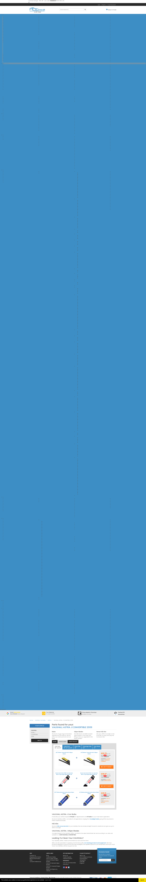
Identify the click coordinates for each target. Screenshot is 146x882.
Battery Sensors (44, 623)
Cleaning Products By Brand (11, 501)
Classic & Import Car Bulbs (11, 37)
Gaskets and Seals (81, 631)
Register (104, 4)
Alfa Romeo (46, 523)
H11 (40, 27)
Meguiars (113, 498)
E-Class (81, 310)
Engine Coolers (44, 660)
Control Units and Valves (46, 658)
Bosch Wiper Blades (45, 136)
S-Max (80, 264)
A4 (79, 182)
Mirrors (6, 635)
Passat (80, 476)
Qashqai (81, 339)
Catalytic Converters (117, 620)
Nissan (77, 336)
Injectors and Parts (116, 628)
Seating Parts (115, 660)
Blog (47, 855)
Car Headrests (8, 532)
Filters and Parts (8, 664)
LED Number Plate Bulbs (10, 77)
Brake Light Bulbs (8, 27)
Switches (42, 632)
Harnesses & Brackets (10, 182)
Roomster (81, 424)
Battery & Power (8, 600)
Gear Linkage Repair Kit (10, 667)
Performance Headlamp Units (12, 171)
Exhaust (6, 617)
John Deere (79, 279)
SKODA (77, 412)
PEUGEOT (78, 342)
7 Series (81, 205)
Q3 (79, 193)
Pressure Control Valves (117, 654)
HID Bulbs (113, 120)
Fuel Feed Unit (115, 644)
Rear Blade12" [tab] (97, 747)
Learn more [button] (48, 880)
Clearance (7, 698)
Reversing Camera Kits (117, 532)
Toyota (45, 590)
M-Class (81, 316)
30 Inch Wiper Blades (81, 165)
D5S (41, 127)
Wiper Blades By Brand (10, 136)
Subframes (114, 675)
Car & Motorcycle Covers (11, 505)
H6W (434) (114, 30)
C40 (80, 445)
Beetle (80, 460)
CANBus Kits (114, 194)
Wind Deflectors (8, 523)
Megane (81, 377)
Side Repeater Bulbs (9, 33)
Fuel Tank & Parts (115, 651)
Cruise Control (44, 625)
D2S (41, 120)
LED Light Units (8, 702)
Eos (80, 466)
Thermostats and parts (46, 667)
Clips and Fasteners (81, 611)
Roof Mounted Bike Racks (82, 526)
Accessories (79, 514)
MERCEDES (78, 295)
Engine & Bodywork (81, 515)
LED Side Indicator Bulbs (10, 80)
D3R (41, 121)
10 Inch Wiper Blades (81, 138)
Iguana (42, 141)
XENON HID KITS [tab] (73, 741)
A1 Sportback (82, 176)
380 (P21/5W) (114, 33)
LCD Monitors (114, 529)
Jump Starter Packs (9, 605)
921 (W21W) (114, 49)
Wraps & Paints (8, 511)
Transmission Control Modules (12, 673)
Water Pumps (79, 648)
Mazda (45, 564)
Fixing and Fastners (81, 683)
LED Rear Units (8, 174)
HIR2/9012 (78, 130)
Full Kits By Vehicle (45, 520)
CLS (80, 308)
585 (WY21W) (79, 39)
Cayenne (81, 358)
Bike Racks (7, 524)
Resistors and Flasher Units (11, 88)
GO (113, 860)
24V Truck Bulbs (8, 42)
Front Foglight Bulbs (9, 17)
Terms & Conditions (35, 877)
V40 (80, 450)
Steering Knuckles (116, 673)
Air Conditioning (44, 657)
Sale (5, 695)
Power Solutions (8, 530)
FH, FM (80, 447)
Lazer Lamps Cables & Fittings (119, 208)
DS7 (80, 243)
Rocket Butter (115, 500)
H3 (40, 19)
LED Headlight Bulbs (9, 65)
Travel (5, 518)
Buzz (80, 462)
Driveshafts (7, 661)
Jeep (44, 556)
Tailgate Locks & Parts (117, 663)
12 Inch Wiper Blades (81, 141)
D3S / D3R (42, 83)
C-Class (81, 304)
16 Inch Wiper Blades (81, 147)
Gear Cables (7, 666)
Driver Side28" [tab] (77, 747)
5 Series (81, 203)
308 (80, 348)
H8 (40, 24)
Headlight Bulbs (8, 16)
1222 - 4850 (82, 296)
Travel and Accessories (10, 707)
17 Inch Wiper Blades (81, 148)
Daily (80, 270)
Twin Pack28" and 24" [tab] (58, 747)
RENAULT (78, 366)
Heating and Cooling (9, 623)
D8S (41, 129)
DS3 (80, 226)
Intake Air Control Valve (82, 632)
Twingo (81, 386)
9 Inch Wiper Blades (81, 136)
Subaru (45, 587)
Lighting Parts (7, 640)
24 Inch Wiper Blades (81, 159)
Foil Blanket (114, 540)
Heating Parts (43, 664)
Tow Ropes (79, 549)
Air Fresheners (8, 498)
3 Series (81, 202)
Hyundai (45, 549)
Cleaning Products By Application (13, 500)
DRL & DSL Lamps (115, 187)
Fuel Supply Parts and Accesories (120, 649)
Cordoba (81, 401)
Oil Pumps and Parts (81, 638)
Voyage (81, 492)
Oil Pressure (79, 637)
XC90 (80, 454)
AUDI (77, 171)
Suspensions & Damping (11, 629)
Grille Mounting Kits (116, 196)
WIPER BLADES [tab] (62, 741)
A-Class (81, 298)
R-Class (81, 317)
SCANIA (77, 390)
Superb (81, 427)
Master (80, 375)
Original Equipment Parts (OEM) (12, 120)
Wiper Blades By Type (10, 139)
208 (80, 346)
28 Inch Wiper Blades (81, 164)
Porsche (78, 354)
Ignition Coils (79, 660)
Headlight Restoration (10, 506)
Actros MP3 (82, 299)
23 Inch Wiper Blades (81, 158)
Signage (6, 638)
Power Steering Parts (81, 669)
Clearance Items (67, 858)
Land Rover (79, 285)
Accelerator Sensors (45, 620)
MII (79, 406)
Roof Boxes (7, 521)
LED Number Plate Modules (118, 176)
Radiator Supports (81, 614)
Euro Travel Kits (115, 523)
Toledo (80, 409)
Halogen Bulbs (8, 14)
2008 (80, 343)
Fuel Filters (114, 638)
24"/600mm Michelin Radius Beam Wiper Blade (89, 793)
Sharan (81, 480)
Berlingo (81, 218)
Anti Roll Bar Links (115, 667)
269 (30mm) (43, 100)
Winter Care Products (10, 509)
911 (79, 357)
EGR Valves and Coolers (82, 628)
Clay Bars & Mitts (80, 501)
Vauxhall (78, 436)
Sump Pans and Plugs (82, 643)
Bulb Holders (114, 683)
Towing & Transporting (10, 536)
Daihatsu (45, 540)
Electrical (6, 614)
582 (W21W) (79, 37)
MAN (77, 287)
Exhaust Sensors (115, 626)
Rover (44, 579)
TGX (80, 292)
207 (80, 345)
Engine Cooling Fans (45, 661)
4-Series (81, 392)
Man (44, 562)
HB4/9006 (78, 129)
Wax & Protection (80, 503)
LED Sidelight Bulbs (9, 68)
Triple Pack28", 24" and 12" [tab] (68, 747)
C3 (79, 222)
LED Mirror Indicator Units (10, 176)
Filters (5, 619)
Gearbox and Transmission (11, 622)
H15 (41, 28)
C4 (79, 223)
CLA (80, 305)
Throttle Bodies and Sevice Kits (84, 644)
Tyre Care (6, 503)
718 (79, 355)
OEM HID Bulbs (8, 115)
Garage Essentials (9, 634)
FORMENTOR (82, 231)
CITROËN (78, 217)
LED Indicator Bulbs (9, 69)
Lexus (44, 561)
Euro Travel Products (116, 524)
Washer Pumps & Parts (46, 689)
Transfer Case (8, 672)
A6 (79, 187)
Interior (6, 626)
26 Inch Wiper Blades (81, 162)
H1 (40, 16)
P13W (77, 86)
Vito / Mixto (82, 326)
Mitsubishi (45, 570)
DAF (77, 234)
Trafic (80, 380)
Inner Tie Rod (79, 667)
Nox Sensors (114, 652)
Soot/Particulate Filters (117, 634)
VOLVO (77, 444)
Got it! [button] (142, 880)
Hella (41, 144)
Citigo (80, 413)
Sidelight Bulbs (8, 21)
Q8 (79, 196)
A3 (79, 177)
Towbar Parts (7, 631)
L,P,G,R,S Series (82, 393)
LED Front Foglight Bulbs (10, 66)
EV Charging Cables (9, 603)
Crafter (80, 465)
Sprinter (81, 320)
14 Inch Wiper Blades (81, 144)
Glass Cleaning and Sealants (83, 506)
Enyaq (80, 415)
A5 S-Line (81, 185)
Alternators (43, 622)
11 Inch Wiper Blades (81, 139)
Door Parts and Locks (117, 658)
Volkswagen (43, 171)
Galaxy (80, 260)
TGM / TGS (81, 290)
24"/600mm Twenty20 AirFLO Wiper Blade (89, 753)
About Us (65, 855)
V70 (80, 453)
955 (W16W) (43, 46)
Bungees (78, 547)
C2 (79, 220)
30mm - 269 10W (8, 56)
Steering (6, 628)
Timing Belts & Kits (45, 611)
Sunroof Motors (115, 661)
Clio (80, 369)
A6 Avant (81, 188)
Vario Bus (81, 325)
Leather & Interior (80, 509)
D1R (41, 115)
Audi (112, 179)
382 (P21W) (78, 33)
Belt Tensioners (44, 609)
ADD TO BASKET (107, 767)
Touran (81, 485)
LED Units (6, 85)
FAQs (31, 860)
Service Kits (7, 670)
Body (5, 611)
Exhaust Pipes (115, 625)
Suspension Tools (116, 678)
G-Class (81, 311)
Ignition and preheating (10, 625)
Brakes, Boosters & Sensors (118, 616)
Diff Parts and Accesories (11, 660)
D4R (41, 124)
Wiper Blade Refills (116, 148)
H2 (40, 17)
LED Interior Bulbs (8, 82)
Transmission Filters (116, 641)
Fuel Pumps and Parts (117, 648)
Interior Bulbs (7, 34)
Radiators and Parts (45, 666)
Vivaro (80, 441)
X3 (79, 209)
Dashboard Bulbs (9, 36)
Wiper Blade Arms (116, 144)
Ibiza (80, 403)
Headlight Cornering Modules (119, 123)
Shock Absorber (115, 672)
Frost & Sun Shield (116, 541)
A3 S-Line (81, 179)
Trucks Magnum (83, 383)
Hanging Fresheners (45, 500)
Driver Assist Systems (45, 626)
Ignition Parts (79, 661)
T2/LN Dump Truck (83, 322)
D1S (41, 117)
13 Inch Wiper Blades (81, 142)
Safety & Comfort (8, 535)
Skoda (44, 584)
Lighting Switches (116, 687)
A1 (79, 173)
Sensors (78, 641)
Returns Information (35, 858)
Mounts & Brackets (116, 199)
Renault (45, 578)
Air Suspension (115, 666)
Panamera (81, 361)
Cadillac (45, 529)
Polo (80, 477)
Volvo (44, 594)
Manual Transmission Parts (11, 669)
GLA (80, 314)
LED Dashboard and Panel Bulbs (13, 83)
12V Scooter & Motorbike (10, 39)
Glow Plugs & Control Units (83, 658)
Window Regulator (80, 616)
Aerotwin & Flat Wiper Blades (119, 136)
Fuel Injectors (114, 646)
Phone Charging (115, 547)
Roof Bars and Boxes (9, 705)
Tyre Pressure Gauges (117, 506)
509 (5, 110)
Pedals (77, 613)
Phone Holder (115, 549)
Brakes (6, 613)
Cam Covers (79, 620)
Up (79, 491)
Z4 (79, 214)
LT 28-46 (81, 473)
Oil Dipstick (79, 635)
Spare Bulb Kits (115, 526)
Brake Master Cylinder (117, 613)
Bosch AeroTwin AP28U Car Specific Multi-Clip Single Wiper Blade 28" (64, 773)
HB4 (41, 31)
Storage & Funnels (80, 692)
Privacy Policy (44, 877)
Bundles (78, 512)
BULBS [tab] (54, 741)
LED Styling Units (44, 110)
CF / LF (80, 235)
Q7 (79, 194)
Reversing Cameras (116, 533)
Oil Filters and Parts (116, 640)
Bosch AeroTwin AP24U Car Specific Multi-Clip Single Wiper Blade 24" (89, 773)
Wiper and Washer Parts (10, 632)
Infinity (44, 550)
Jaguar (45, 555)
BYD (44, 527)
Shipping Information (35, 857)
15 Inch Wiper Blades (81, 145)
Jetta (80, 471)
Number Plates (8, 637)
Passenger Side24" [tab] (87, 747)
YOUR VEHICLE (39, 726)
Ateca (80, 400)
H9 (40, 25)
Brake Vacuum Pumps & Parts (119, 614)
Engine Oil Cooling (45, 663)
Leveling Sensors (115, 670)
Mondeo (81, 263)
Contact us (33, 855)
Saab (44, 581)
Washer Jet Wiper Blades (118, 142)
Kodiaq (81, 419)
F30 (80, 206)
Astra (80, 438)
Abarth (45, 521)
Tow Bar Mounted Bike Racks (83, 527)
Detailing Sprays (80, 508)
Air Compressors (116, 503)
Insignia (81, 439)
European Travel (8, 527)
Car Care (6, 497)
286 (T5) (6, 109)
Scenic (80, 378)
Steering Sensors (80, 673)
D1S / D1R (42, 80)
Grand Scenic (82, 372)
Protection (78, 689)
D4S (41, 126)
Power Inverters (80, 540)
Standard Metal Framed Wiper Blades (121, 138)
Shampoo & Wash (81, 498)
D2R (41, 118)
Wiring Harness (44, 634)
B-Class (81, 302)
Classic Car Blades (116, 147)
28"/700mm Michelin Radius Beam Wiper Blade (64, 793)
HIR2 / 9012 (42, 66)
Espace (81, 371)
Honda (45, 547)
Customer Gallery (51, 857)
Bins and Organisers (9, 533)
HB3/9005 (78, 127)
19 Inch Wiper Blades (81, 152)
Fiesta (80, 255)
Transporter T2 (82, 486)
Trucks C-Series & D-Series (86, 381)
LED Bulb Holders (8, 86)
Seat (77, 396)
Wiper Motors (43, 687)
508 (80, 351)
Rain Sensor (43, 684)
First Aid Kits (114, 538)
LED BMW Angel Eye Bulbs (46, 109)
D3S (41, 123)
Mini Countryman (83, 333)
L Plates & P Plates (9, 540)
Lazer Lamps (7, 179)
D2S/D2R (78, 132)
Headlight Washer (45, 683)
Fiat (77, 246)
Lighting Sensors (115, 686)
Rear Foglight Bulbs (9, 25)
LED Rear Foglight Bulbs (10, 72)
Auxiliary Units (7, 177)
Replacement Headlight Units (12, 173)
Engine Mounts (80, 629)
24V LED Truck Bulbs (9, 89)
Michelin (42, 139)
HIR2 (41, 33)
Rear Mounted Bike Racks (82, 524)
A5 (79, 183)
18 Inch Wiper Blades (81, 150)
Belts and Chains (8, 609)
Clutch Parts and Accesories (12, 658)
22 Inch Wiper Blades (81, 156)
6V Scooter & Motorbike (10, 40)
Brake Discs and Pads (117, 611)
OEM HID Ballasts (115, 124)
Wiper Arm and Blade (117, 145)
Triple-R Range (115, 202)
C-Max (80, 253)
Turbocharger (79, 646)
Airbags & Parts (115, 657)
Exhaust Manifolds (116, 623)
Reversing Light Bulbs (10, 31)
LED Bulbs (6, 63)
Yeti (80, 428)
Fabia (80, 416)
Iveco (77, 269)
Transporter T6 (83, 489)
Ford (77, 252)
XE (79, 275)
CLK (80, 307)
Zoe (80, 387)
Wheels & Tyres (80, 505)
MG (44, 567)
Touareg (81, 483)
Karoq (80, 418)
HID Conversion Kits (9, 117)
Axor (80, 301)
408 (80, 349)
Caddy (80, 463)
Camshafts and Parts (81, 622)
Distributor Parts (80, 657)
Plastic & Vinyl (79, 511)
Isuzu (44, 552)
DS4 (80, 241)
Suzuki (44, 588)
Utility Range (114, 203)
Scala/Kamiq (82, 425)
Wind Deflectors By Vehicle (118, 520)
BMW (77, 199)
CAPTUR (81, 368)
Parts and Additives (116, 631)
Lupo (80, 474)
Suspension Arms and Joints (119, 676)
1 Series (81, 200)
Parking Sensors (115, 530)
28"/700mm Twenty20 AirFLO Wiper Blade (64, 753)
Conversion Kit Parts (9, 118)
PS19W (77, 88)
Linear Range (114, 197)
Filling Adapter (8, 663)
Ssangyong (46, 585)
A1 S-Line (81, 174)
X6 (79, 212)
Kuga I (80, 261)
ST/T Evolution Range (117, 200)
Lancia (77, 281)
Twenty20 (42, 138)
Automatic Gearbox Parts (11, 657)
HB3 (41, 30)
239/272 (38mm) (44, 97)
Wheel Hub (114, 679)
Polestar (45, 574)
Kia (44, 558)
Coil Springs (114, 669)
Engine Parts (7, 616)
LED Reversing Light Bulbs (11, 78)
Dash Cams (7, 526)
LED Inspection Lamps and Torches (85, 687)
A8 (79, 191)
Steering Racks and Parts (82, 672)
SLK (79, 319)
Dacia (44, 536)
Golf (80, 470)
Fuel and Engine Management (12, 620)
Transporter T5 (83, 488)
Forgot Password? (112, 4)
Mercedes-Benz (47, 565)
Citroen (45, 533)
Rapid (80, 422)
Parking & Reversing (9, 529)
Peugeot (45, 573)
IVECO (44, 553)
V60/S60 (81, 451)
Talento (81, 249)
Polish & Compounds (81, 500)
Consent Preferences (35, 861)
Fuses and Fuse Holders (82, 684)
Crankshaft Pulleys (81, 626)
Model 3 (81, 433)
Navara (81, 337)
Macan (81, 360)
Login (99, 4)
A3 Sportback (82, 180)
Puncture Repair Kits (116, 505)
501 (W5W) (114, 28)
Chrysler (45, 532)
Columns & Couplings (82, 666)
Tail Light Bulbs (8, 28)
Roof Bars (6, 520)
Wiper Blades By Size (9, 138)
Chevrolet (45, 530)
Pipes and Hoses (80, 640)
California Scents (44, 498)
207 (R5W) (114, 25)
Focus (80, 257)
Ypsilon (81, 282)
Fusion (80, 258)
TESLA (77, 431)
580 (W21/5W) (115, 36)
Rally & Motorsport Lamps (118, 190)
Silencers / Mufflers (116, 632)
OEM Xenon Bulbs (9, 704)
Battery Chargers (80, 537)
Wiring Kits (114, 205)
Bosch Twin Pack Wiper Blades (119, 141)
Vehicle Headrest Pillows (117, 543)
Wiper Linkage (43, 686)
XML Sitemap (52, 877)
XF (79, 237)
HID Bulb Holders (115, 118)
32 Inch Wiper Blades (81, 167)
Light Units (6, 170)
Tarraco (81, 407)
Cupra (44, 535)
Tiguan (80, 482)
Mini (77, 330)
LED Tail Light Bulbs (9, 75)
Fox (79, 468)
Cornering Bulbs (8, 19)
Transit (80, 266)
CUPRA (77, 229)
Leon (80, 404)
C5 (79, 225)
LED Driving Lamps (116, 188)
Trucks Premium (83, 384)
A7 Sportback (82, 190)
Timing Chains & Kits (45, 614)
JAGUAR (78, 273)
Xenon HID (6, 113)
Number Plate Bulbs (9, 30)
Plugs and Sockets (45, 628)
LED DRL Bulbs (7, 71)
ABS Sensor (114, 609)
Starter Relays (43, 631)
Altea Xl (81, 398)
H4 (40, 21)
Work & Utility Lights (116, 191)
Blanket (113, 537)
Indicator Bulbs (8, 22)
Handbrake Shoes (116, 617)
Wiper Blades (7, 135)
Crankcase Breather (81, 625)
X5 (79, 211)
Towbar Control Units (9, 683)
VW (76, 457)
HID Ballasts (114, 117)
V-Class (81, 323)
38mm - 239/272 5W (9, 57)
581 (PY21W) (79, 36)
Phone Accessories (9, 538)
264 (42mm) (43, 98)
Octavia (81, 421)
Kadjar (80, 374)
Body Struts (79, 609)
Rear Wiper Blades (116, 139)
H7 (40, 22)
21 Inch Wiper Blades (81, 155)
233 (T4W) (114, 27)
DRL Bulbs (6, 24)
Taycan (81, 363)
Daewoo (45, 538)
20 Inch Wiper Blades (81, 153)
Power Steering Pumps (82, 670)
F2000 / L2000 (82, 288)
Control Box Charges (81, 623)
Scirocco (81, 479)
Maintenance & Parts (9, 608)
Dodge (45, 541)
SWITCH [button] (39, 740)
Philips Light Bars (8, 180)
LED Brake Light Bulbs (9, 74)
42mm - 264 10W (8, 59)
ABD (41, 142)
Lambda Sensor (115, 629)
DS (76, 240)
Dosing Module (115, 622)
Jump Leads (79, 538)
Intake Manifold (80, 634)
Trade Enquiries (67, 857)
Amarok (81, 459)
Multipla (81, 247)
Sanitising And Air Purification (12, 508)
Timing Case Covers (45, 613)
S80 (80, 448)
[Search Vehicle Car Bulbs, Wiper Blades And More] (85, 9)
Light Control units (116, 684)
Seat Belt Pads (115, 544)
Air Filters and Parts (116, 637)
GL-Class (81, 313)
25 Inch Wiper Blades (81, 161)
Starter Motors (44, 629)
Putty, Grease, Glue (81, 690)
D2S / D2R (42, 82)
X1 (79, 208)
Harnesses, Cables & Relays (118, 115)
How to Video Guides (52, 858)
